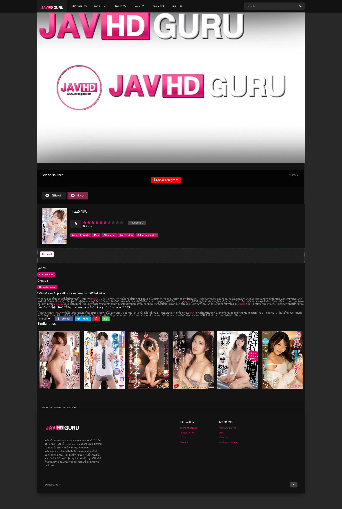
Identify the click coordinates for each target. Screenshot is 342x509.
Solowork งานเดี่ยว (147, 235)
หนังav (59, 303)
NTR (221, 432)
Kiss (96, 235)
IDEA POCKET (46, 274)
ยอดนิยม (176, 6)
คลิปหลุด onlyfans (228, 442)
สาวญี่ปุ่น (95, 298)
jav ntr (187, 301)
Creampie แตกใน (80, 235)
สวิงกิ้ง (241, 303)
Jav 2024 (158, 6)
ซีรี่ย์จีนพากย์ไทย (227, 428)
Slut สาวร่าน (126, 235)
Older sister (109, 235)
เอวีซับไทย (100, 6)
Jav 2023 (139, 6)
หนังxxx (99, 315)
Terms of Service (188, 428)
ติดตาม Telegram (166, 180)
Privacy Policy (187, 432)
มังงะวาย (223, 437)
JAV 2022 (120, 6)
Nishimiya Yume (47, 287)
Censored (47, 254)
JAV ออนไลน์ (79, 6)
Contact (184, 442)
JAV (192, 312)
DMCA (183, 437)
